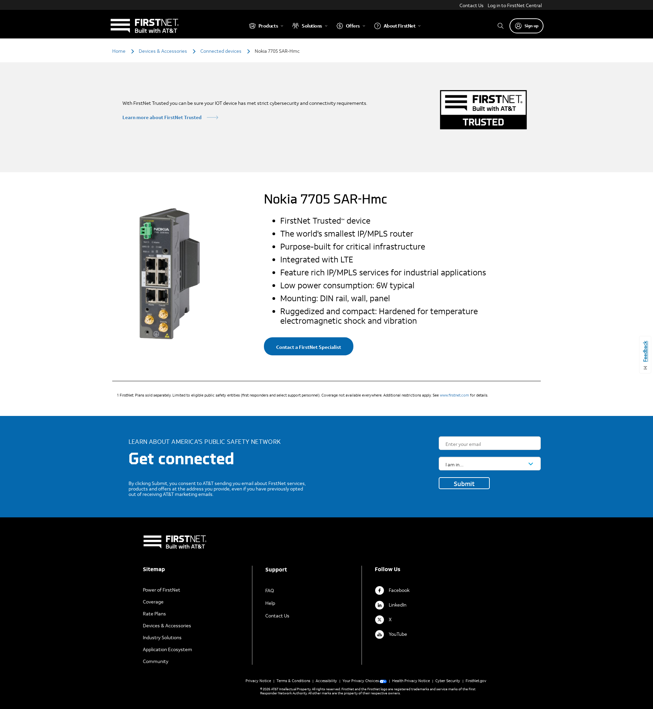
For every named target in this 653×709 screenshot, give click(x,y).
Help (270, 603)
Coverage (153, 601)
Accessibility (326, 680)
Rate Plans (154, 613)
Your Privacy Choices (360, 680)
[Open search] (501, 25)
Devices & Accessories (167, 625)
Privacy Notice (258, 680)
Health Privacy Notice (411, 680)
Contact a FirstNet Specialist (308, 347)
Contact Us (471, 5)
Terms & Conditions (293, 680)
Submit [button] (464, 484)
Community (155, 661)
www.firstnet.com (454, 395)
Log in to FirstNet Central (515, 5)
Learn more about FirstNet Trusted (162, 117)
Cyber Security (447, 680)
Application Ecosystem (167, 649)
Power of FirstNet (161, 589)
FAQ (269, 590)
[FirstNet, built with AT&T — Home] (144, 26)
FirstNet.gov (476, 680)
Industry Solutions (162, 637)
